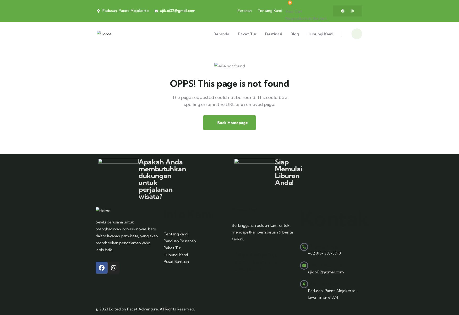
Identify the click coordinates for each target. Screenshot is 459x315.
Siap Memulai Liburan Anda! (288, 172)
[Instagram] (352, 11)
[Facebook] (342, 11)
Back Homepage (232, 122)
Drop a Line (323, 246)
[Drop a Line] (304, 247)
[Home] (104, 34)
